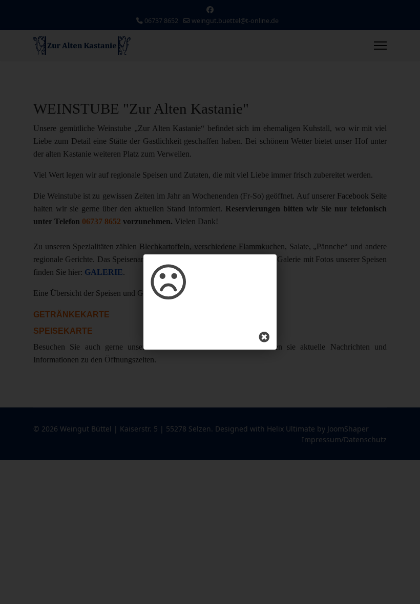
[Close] (264, 337)
